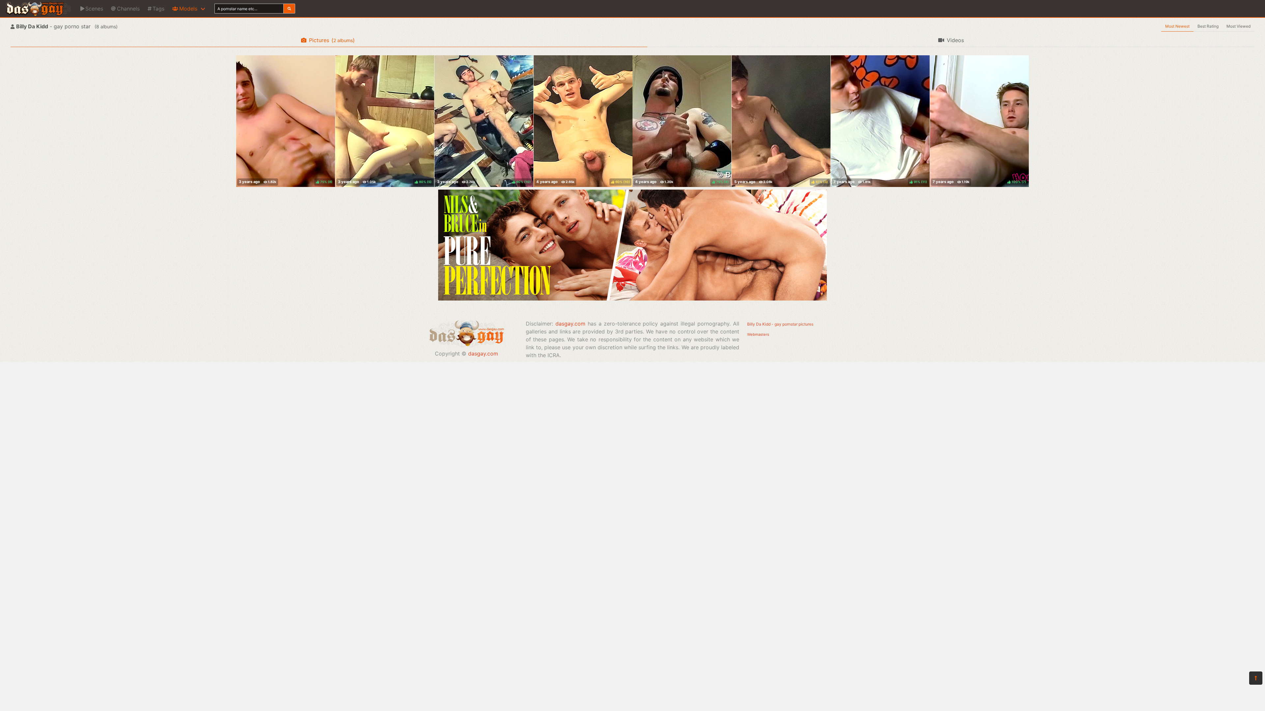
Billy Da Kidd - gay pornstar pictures (780, 324)
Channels (128, 8)
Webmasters (758, 334)
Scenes (94, 8)
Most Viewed (1238, 26)
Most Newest (1177, 26)
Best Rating (1208, 26)
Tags (158, 8)
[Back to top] (1255, 678)
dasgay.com (483, 353)
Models (188, 8)
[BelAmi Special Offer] (632, 298)
